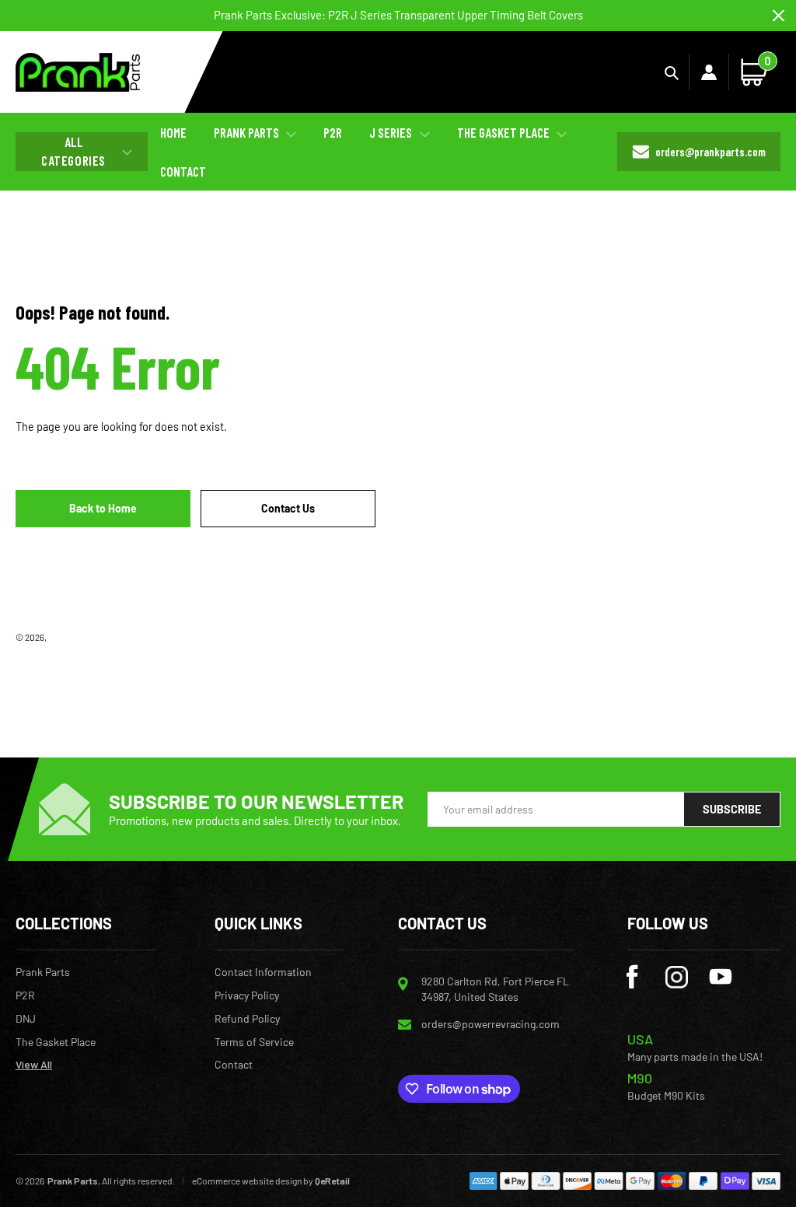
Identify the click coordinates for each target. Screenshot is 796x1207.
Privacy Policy (247, 995)
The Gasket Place (56, 1042)
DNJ (26, 1019)
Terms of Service (254, 1042)
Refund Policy (247, 1019)
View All (34, 1064)
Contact (234, 1064)
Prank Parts (70, 636)
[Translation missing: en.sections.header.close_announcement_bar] (778, 16)
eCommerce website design (247, 1180)
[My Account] (709, 72)
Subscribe (732, 809)
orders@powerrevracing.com (490, 1023)
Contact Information (263, 972)
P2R (25, 995)
